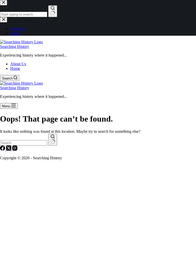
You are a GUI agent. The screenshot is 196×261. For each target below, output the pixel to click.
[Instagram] (14, 149)
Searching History (14, 46)
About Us (18, 64)
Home (15, 68)
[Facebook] (3, 149)
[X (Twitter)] (9, 149)
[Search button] (52, 140)
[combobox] (23, 143)
